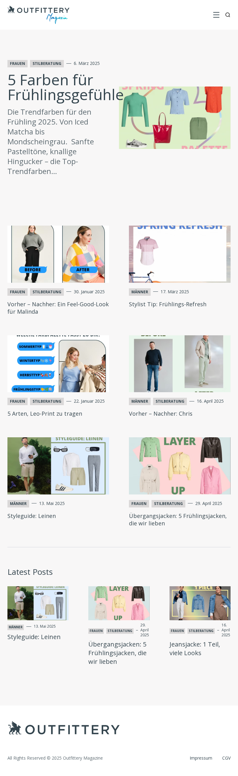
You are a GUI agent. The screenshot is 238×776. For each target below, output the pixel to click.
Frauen (17, 63)
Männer (139, 292)
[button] (216, 15)
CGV (226, 758)
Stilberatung (47, 63)
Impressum (201, 758)
